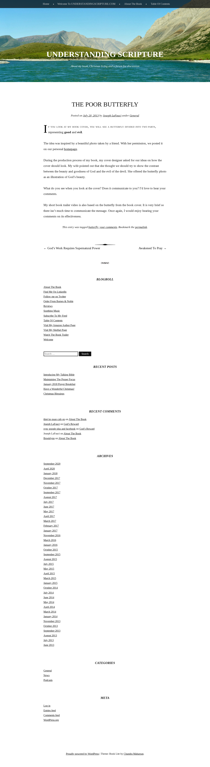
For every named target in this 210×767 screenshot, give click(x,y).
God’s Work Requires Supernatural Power (71, 248)
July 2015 (48, 564)
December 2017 (51, 478)
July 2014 (48, 592)
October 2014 (50, 587)
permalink (141, 227)
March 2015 (49, 578)
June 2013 (48, 645)
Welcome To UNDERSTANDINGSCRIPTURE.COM (86, 3)
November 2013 (51, 621)
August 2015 (50, 559)
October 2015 (50, 549)
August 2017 (50, 497)
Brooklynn (49, 438)
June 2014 (48, 597)
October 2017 (50, 487)
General (134, 115)
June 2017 (48, 506)
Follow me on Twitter (54, 296)
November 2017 (51, 483)
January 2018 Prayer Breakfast (59, 384)
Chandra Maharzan (134, 753)
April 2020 (49, 468)
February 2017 (51, 525)
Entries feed (49, 710)
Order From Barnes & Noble (58, 301)
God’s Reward (71, 424)
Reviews (47, 306)
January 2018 (50, 473)
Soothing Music (51, 310)
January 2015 (50, 583)
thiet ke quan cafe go (54, 419)
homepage (70, 149)
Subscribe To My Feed (55, 315)
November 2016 (51, 535)
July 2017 (48, 502)
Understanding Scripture (105, 54)
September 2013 (51, 630)
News (46, 675)
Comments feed (51, 715)
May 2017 (48, 511)
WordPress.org (51, 720)
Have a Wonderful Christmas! (58, 389)
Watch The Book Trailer (56, 334)
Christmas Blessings (53, 393)
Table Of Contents (160, 3)
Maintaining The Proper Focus (59, 379)
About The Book (133, 3)
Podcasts (47, 680)
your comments (108, 227)
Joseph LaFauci (112, 115)
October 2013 (50, 626)
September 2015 (51, 554)
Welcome (48, 339)
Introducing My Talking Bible (58, 374)
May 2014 (48, 602)
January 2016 (50, 545)
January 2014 (50, 616)
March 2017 (49, 521)
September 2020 (51, 463)
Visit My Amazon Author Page (59, 325)
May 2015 (48, 568)
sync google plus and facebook (59, 428)
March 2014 (49, 611)
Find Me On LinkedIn (54, 291)
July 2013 (48, 640)
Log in (46, 705)
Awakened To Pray (153, 248)
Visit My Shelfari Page (55, 330)
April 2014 (49, 607)
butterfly (93, 227)
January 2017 (50, 530)
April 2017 (49, 516)
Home (46, 3)
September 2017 (51, 492)
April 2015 (49, 573)
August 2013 (50, 635)
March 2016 (49, 540)
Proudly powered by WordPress (82, 753)
